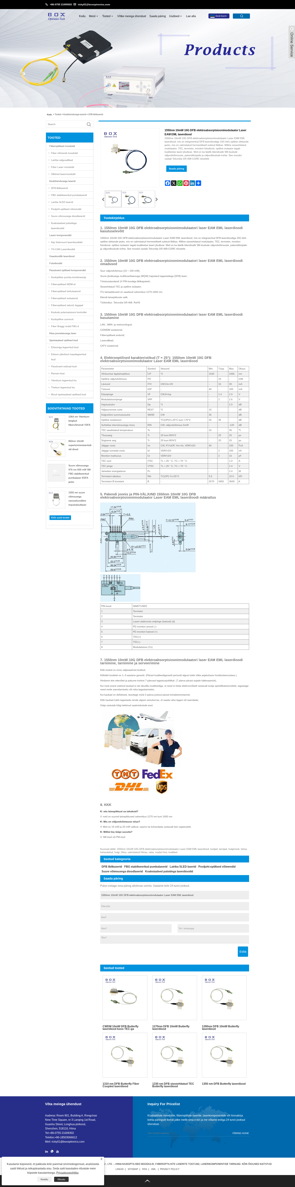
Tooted (106, 16)
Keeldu (44, 1179)
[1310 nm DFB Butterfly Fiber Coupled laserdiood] (125, 1055)
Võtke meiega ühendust (131, 16)
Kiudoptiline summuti (62, 319)
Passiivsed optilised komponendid (67, 270)
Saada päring (157, 16)
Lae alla (191, 16)
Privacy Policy (169, 1169)
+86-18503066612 (66, 1137)
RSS (144, 1169)
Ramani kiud (58, 373)
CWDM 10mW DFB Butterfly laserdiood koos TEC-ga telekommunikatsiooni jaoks (121, 1027)
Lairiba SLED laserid (62, 202)
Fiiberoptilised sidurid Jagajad (67, 305)
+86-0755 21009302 (61, 4)
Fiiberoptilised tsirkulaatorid (66, 291)
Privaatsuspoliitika (67, 1172)
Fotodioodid (55, 263)
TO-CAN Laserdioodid (63, 249)
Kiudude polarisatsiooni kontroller (69, 312)
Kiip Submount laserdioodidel (66, 242)
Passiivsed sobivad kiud (64, 366)
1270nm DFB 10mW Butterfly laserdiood (170, 1027)
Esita (243, 951)
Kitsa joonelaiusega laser (62, 333)
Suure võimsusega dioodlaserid (68, 216)
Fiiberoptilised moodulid (62, 146)
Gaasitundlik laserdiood (62, 256)
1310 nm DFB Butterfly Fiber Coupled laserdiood (121, 1085)
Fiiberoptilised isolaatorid (64, 298)
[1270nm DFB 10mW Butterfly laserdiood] (174, 998)
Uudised (174, 16)
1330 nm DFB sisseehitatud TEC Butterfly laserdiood (173, 1085)
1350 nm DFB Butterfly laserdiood (224, 1083)
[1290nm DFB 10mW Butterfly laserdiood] (224, 998)
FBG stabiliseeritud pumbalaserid (69, 195)
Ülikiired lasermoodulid (63, 174)
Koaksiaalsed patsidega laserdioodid (64, 226)
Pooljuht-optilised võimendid (66, 209)
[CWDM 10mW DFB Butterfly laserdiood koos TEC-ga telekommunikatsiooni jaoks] (125, 998)
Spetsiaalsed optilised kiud (63, 340)
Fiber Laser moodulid (62, 167)
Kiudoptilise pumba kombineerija (68, 277)
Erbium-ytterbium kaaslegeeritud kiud (68, 357)
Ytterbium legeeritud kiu (64, 380)
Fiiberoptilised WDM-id (63, 284)
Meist (92, 16)
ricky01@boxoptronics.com (94, 4)
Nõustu (61, 1179)
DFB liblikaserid (95, 114)
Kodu (82, 16)
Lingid (120, 1169)
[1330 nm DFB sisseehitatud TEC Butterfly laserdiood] (174, 1055)
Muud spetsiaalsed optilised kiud (68, 394)
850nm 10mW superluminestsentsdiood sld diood (81, 445)
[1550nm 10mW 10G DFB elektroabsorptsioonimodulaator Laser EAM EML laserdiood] (113, 199)
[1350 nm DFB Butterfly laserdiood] (224, 1055)
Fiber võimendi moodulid (64, 153)
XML (153, 1169)
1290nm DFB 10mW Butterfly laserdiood (220, 1027)
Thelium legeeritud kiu (63, 387)
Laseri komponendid (60, 235)
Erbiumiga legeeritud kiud (65, 347)
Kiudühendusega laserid (74, 114)
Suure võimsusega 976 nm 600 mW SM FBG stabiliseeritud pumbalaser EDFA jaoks (79, 473)
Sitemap (133, 1169)
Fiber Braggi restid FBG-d (65, 326)
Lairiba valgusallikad (62, 160)
